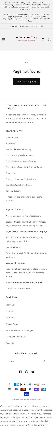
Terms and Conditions (16, 336)
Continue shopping (26, 81)
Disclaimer (10, 317)
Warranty (10, 343)
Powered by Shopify (36, 399)
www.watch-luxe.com (22, 399)
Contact (9, 311)
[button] (3, 39)
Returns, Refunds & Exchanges (19, 330)
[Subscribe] (44, 361)
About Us (10, 305)
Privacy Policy (12, 324)
